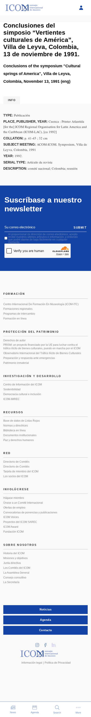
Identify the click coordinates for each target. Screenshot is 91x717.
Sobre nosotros (20, 544)
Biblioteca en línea (14, 430)
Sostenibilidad (12, 389)
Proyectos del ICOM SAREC (20, 522)
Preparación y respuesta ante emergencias (29, 358)
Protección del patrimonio (31, 331)
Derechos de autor (14, 340)
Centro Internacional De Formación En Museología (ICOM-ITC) (41, 304)
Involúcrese (16, 489)
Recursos (13, 412)
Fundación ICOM (13, 531)
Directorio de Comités (16, 461)
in (39, 643)
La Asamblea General (16, 572)
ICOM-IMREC (11, 399)
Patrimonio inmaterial (16, 362)
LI (55, 643)
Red (7, 453)
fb (47, 643)
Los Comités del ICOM (16, 567)
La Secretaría (11, 582)
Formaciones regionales (17, 308)
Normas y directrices (15, 425)
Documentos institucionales (19, 435)
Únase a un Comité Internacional (23, 502)
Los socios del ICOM (15, 476)
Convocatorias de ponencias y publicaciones (30, 512)
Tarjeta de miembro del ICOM (20, 471)
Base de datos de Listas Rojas (21, 420)
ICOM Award (10, 526)
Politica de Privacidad (58, 662)
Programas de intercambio (19, 313)
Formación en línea (15, 318)
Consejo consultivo (14, 577)
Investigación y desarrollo (32, 376)
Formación (14, 293)
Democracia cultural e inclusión (22, 394)
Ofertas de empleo (14, 507)
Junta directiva (12, 563)
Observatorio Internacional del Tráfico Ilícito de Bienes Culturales (42, 353)
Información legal (31, 662)
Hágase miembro (13, 497)
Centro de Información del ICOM (22, 384)
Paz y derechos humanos (18, 440)
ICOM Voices (11, 517)
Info (11, 100)
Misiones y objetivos (15, 558)
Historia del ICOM (14, 553)
